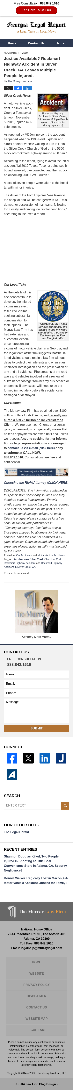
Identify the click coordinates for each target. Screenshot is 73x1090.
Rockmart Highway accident (19, 563)
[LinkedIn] (45, 758)
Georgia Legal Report (36, 27)
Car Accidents (24, 555)
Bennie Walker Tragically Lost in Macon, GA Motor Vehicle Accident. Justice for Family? (36, 881)
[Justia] (61, 758)
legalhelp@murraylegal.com (41, 948)
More (61, 43)
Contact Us (36, 43)
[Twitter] (28, 758)
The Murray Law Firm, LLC (51, 1073)
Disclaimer (36, 996)
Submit (37, 728)
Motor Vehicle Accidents (51, 555)
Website (36, 973)
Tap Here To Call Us (36, 10)
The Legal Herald (16, 832)
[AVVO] (12, 774)
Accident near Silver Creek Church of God (37, 559)
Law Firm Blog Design (35, 1084)
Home (12, 43)
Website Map (37, 1018)
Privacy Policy (36, 984)
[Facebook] (12, 758)
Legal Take (36, 1030)
